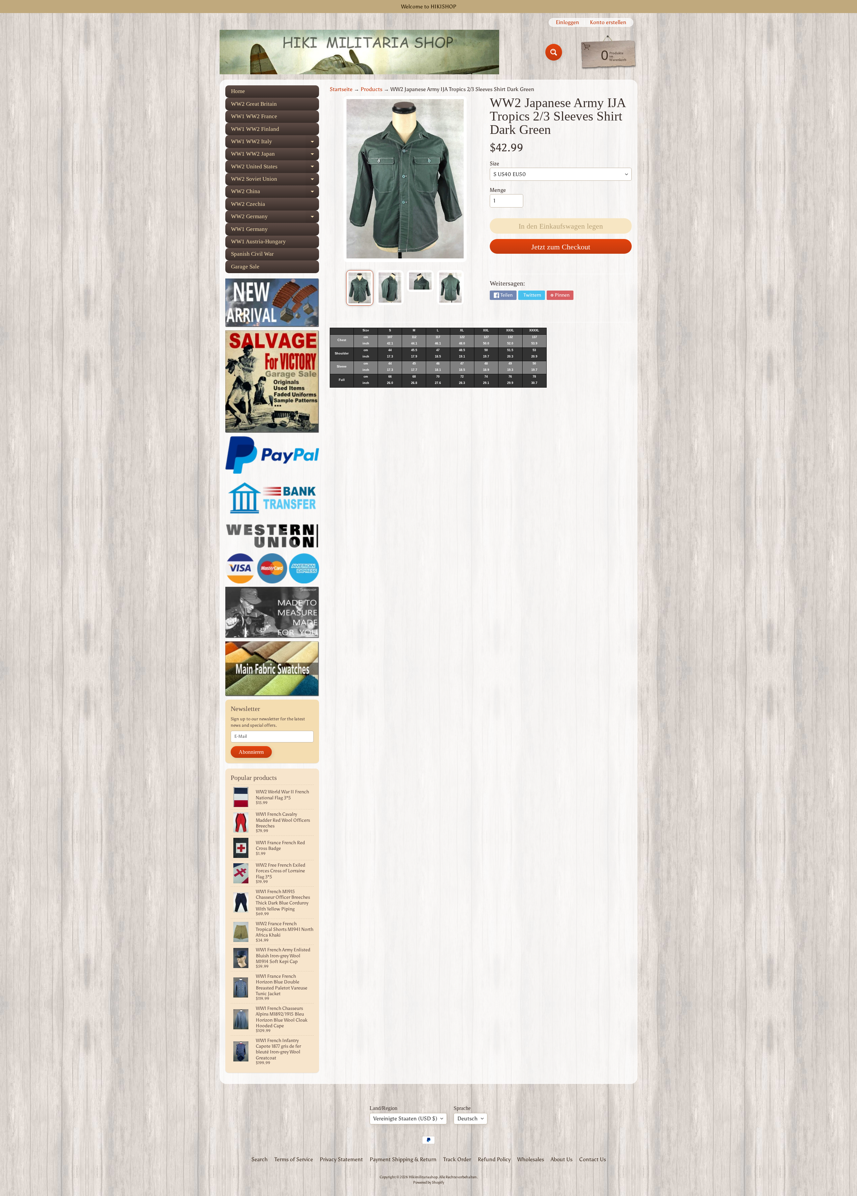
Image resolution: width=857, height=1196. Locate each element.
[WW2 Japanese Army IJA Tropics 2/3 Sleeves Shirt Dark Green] (359, 287)
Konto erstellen (608, 22)
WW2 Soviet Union (275, 180)
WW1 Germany (249, 229)
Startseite (341, 89)
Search (259, 1159)
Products (371, 89)
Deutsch (467, 1118)
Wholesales (530, 1159)
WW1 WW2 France (254, 116)
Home (238, 91)
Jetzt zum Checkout (560, 247)
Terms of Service (294, 1159)
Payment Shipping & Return (403, 1159)
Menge (498, 190)
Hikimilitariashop (423, 1177)
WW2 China (275, 193)
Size (494, 163)
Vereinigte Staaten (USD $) (405, 1118)
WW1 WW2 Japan (275, 155)
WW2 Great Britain (254, 104)
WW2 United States (275, 168)
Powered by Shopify (428, 1182)
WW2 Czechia (248, 204)
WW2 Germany (275, 218)
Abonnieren (251, 752)
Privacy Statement (341, 1159)
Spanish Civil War (252, 254)
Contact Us (592, 1159)
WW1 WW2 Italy (275, 143)
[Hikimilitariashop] (359, 52)
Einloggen (567, 22)
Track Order (457, 1159)
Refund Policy (494, 1159)
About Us (561, 1159)
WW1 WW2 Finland (255, 129)
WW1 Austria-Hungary (258, 241)
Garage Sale (245, 266)
